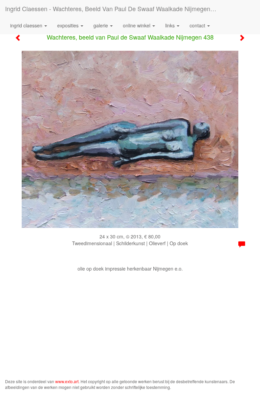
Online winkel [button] (137, 25)
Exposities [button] (68, 25)
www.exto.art (67, 381)
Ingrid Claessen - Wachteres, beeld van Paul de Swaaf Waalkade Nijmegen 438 (113, 8)
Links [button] (170, 25)
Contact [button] (198, 25)
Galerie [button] (101, 25)
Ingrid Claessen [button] (27, 25)
